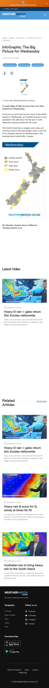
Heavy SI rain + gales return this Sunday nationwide (22, 313)
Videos (7, 623)
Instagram (32, 620)
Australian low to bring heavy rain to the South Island (23, 567)
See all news (42, 401)
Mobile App (23, 673)
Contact (35, 670)
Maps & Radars (10, 615)
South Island (38, 65)
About (27, 670)
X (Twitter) (32, 615)
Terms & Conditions (14, 670)
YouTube (31, 624)
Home (4, 38)
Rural (6, 627)
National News (10, 65)
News (11, 38)
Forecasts (8, 611)
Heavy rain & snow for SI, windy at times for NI (20, 508)
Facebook (31, 611)
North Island (24, 65)
